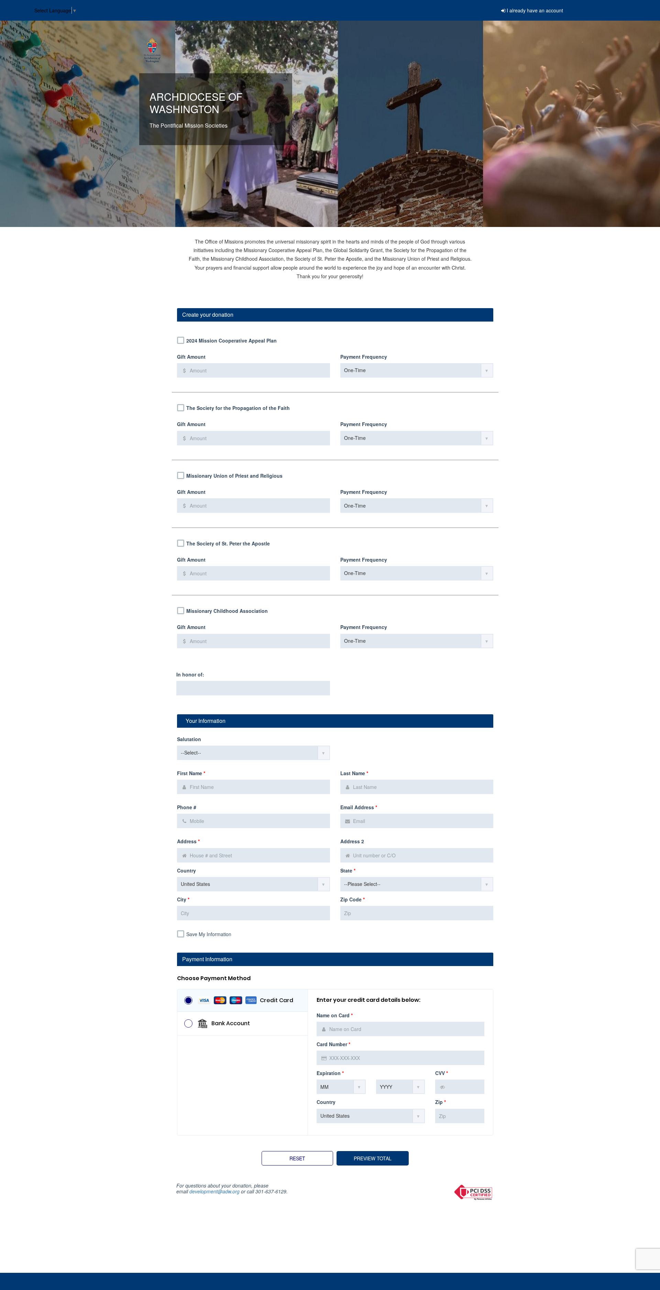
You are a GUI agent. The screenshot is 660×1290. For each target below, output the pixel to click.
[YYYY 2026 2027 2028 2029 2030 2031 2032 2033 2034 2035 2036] (400, 1087)
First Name (191, 773)
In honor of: (190, 674)
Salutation (189, 739)
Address (188, 841)
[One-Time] (416, 370)
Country (186, 871)
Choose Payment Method (214, 978)
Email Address (358, 807)
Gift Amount (191, 357)
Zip (440, 1102)
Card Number (333, 1044)
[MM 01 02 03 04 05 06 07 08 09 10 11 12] (341, 1087)
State (347, 871)
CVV (441, 1073)
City (183, 899)
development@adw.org (214, 1191)
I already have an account (535, 10)
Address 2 (352, 841)
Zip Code (352, 899)
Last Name (354, 773)
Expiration (330, 1073)
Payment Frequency (363, 357)
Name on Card (335, 1015)
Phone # (186, 807)
